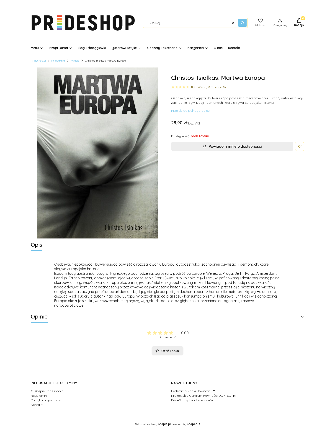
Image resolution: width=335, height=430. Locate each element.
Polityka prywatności (46, 400)
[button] (242, 23)
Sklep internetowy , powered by (166, 424)
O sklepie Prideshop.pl (47, 391)
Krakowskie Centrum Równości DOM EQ (201, 396)
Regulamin (39, 396)
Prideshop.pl (38, 60)
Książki (75, 60)
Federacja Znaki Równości (191, 391)
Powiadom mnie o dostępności (235, 146)
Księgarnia (58, 60)
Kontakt (37, 405)
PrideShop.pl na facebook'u (192, 400)
